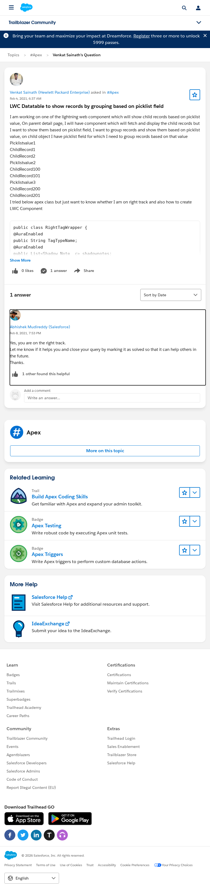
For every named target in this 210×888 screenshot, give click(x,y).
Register (141, 36)
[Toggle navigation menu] (199, 23)
